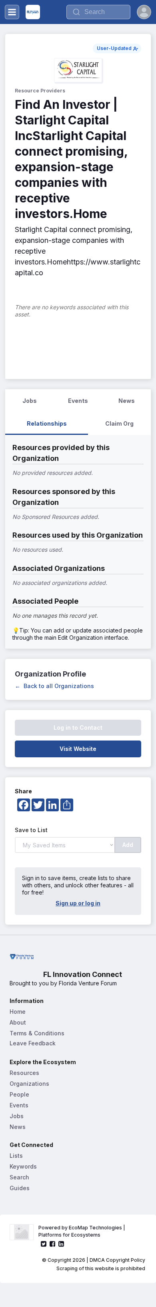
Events (19, 1105)
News (18, 1126)
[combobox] (98, 12)
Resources (24, 1072)
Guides (20, 1188)
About (18, 1022)
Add (127, 844)
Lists (16, 1155)
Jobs (17, 1116)
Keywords (23, 1166)
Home (18, 1011)
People (19, 1094)
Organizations (29, 1083)
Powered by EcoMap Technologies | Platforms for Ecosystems (82, 1231)
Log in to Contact (78, 727)
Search (19, 1177)
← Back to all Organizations (54, 686)
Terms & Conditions (37, 1033)
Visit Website (78, 748)
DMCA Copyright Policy (117, 1260)
